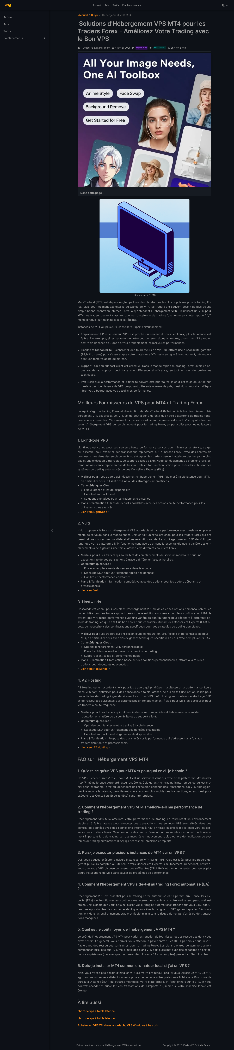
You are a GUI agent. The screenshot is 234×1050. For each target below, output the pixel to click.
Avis (106, 5)
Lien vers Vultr (90, 590)
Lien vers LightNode (94, 511)
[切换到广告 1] (143, 184)
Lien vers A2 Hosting (94, 747)
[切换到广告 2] (146, 184)
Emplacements (130, 6)
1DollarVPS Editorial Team (95, 47)
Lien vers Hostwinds (94, 668)
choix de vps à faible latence (96, 1011)
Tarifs (116, 5)
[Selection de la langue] (225, 5)
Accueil (97, 5)
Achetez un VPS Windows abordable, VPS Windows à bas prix (118, 1025)
